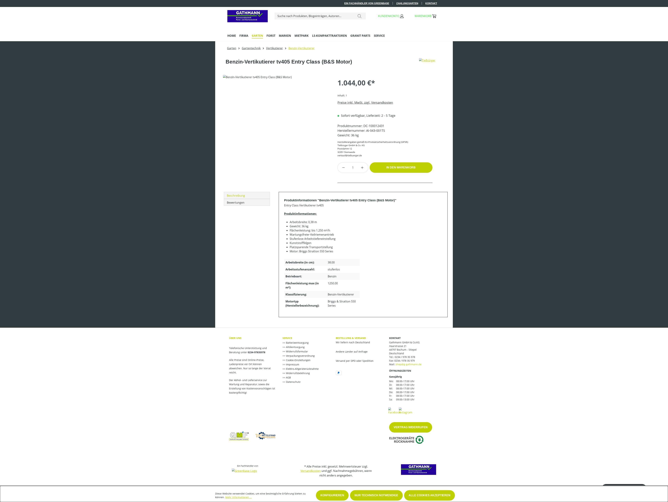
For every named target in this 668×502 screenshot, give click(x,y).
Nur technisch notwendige (376, 495)
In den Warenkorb (401, 167)
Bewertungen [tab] (235, 202)
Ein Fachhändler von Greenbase (366, 3)
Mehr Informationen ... (238, 497)
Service (287, 338)
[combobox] (314, 16)
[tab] (247, 195)
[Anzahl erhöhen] (362, 167)
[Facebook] (394, 411)
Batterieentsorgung (297, 342)
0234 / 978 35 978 (405, 357)
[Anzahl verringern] (343, 167)
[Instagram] (405, 411)
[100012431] (276, 112)
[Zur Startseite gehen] (247, 15)
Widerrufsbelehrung (297, 373)
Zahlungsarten (407, 3)
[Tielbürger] (427, 63)
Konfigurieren (332, 495)
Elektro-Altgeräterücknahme (302, 368)
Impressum (292, 364)
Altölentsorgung (295, 347)
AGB (288, 377)
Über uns (235, 338)
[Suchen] (359, 16)
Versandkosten (310, 471)
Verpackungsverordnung (300, 355)
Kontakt (431, 3)
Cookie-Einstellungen (298, 360)
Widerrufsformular (296, 351)
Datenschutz (293, 382)
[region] (277, 112)
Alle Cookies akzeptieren (429, 495)
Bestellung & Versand (351, 338)
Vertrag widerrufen (411, 427)
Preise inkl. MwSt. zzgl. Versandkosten (365, 102)
